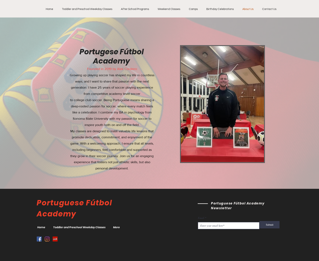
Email (201, 218)
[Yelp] (55, 239)
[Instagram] (47, 239)
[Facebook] (39, 239)
